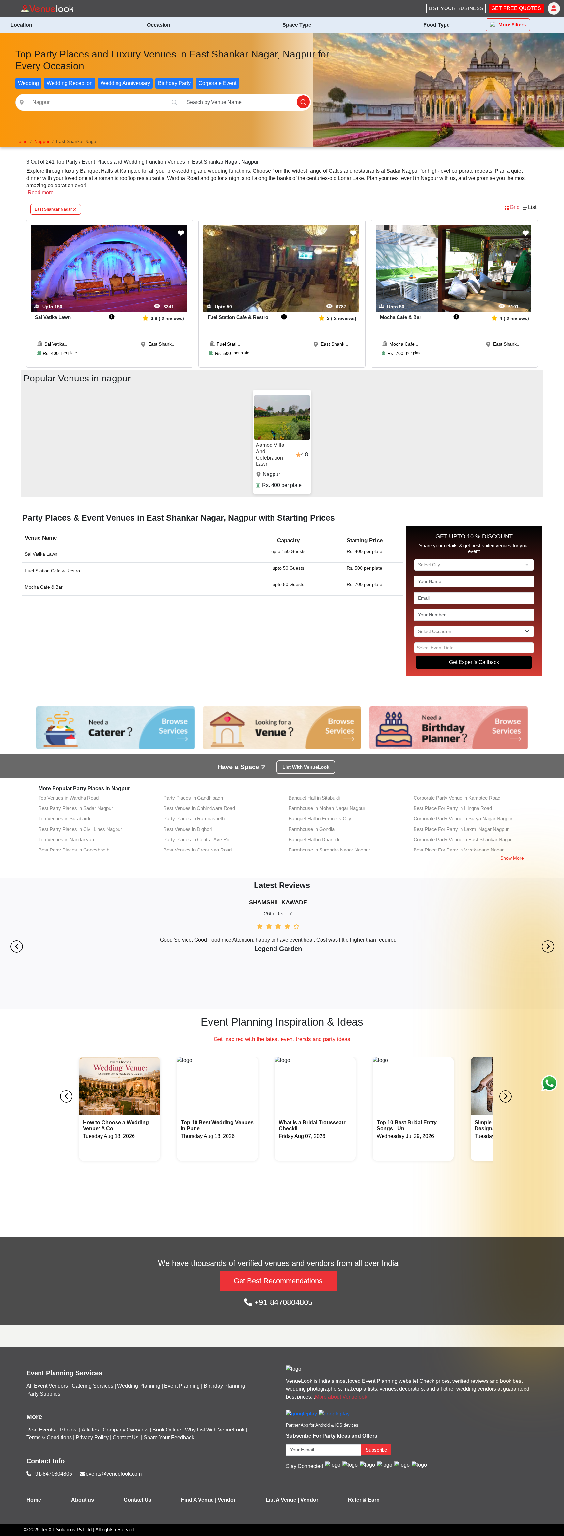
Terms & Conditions (49, 1437)
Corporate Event (217, 83)
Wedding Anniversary (125, 83)
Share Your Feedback (169, 1437)
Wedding (28, 83)
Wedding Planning (138, 1386)
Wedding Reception (70, 83)
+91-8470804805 (282, 1302)
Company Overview (126, 1429)
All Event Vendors (47, 1386)
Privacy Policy (92, 1437)
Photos (69, 1429)
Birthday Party (174, 83)
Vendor (227, 1500)
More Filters (512, 24)
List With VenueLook (305, 767)
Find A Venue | (198, 1500)
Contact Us (125, 1437)
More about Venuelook (341, 1396)
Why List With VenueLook (214, 1429)
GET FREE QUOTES (516, 8)
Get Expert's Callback (474, 662)
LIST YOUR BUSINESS (456, 8)
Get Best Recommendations (278, 1281)
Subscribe (376, 1450)
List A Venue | (282, 1500)
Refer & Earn (364, 1500)
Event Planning (182, 1386)
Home (33, 1500)
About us (82, 1500)
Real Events (41, 1429)
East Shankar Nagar (53, 209)
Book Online (166, 1429)
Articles (90, 1429)
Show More (512, 858)
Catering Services (92, 1386)
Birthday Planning (224, 1386)
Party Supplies (43, 1394)
